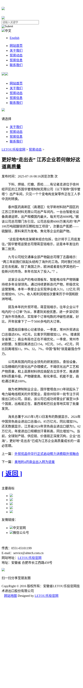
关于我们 (16, 50)
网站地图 (10, 595)
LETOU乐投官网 (13, 149)
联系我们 (16, 65)
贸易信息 (16, 60)
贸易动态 (16, 55)
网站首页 (16, 45)
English (14, 38)
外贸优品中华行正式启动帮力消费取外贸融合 (47, 454)
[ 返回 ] (12, 473)
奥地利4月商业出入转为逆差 (35, 462)
